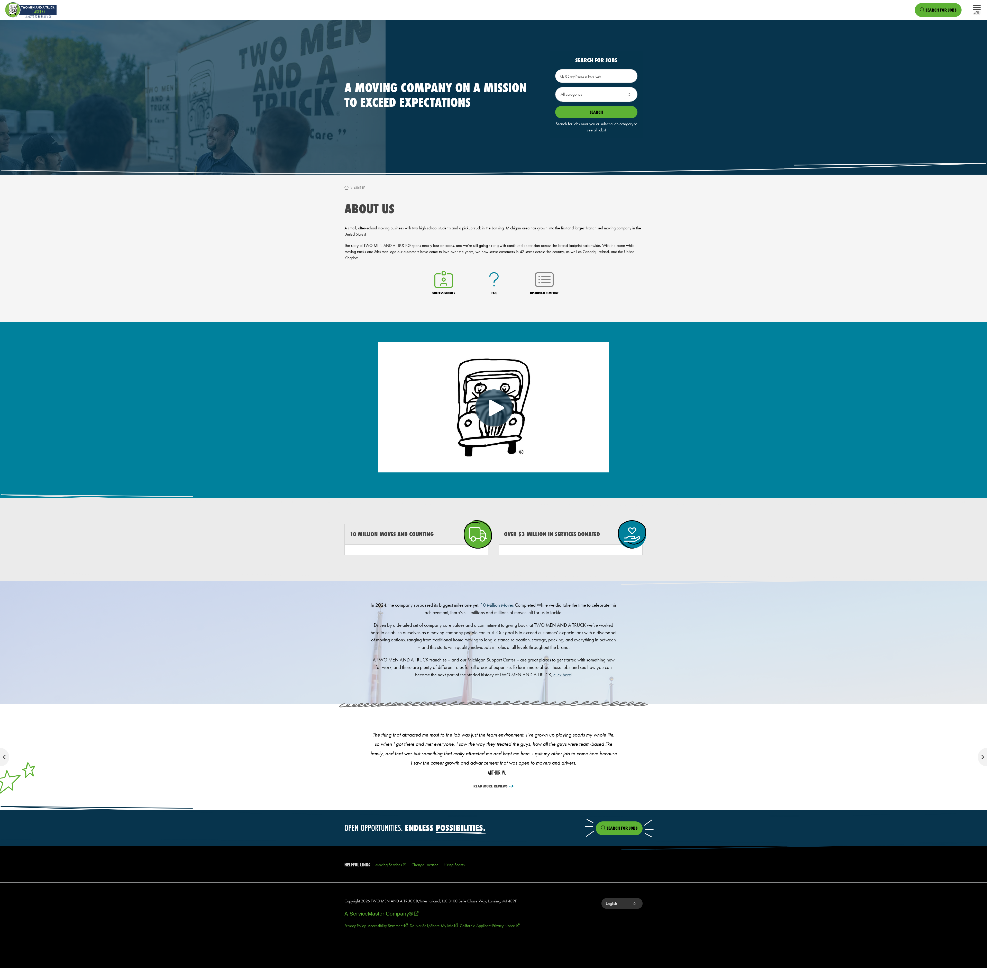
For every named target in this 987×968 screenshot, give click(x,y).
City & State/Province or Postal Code (580, 76)
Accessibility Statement (388, 925)
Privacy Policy (355, 925)
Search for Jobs (940, 10)
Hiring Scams (454, 864)
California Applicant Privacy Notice (489, 925)
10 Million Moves (497, 605)
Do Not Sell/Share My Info (434, 925)
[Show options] (629, 94)
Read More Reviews (490, 786)
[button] (596, 94)
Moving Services (390, 864)
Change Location (425, 864)
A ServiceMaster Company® (381, 913)
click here (561, 675)
